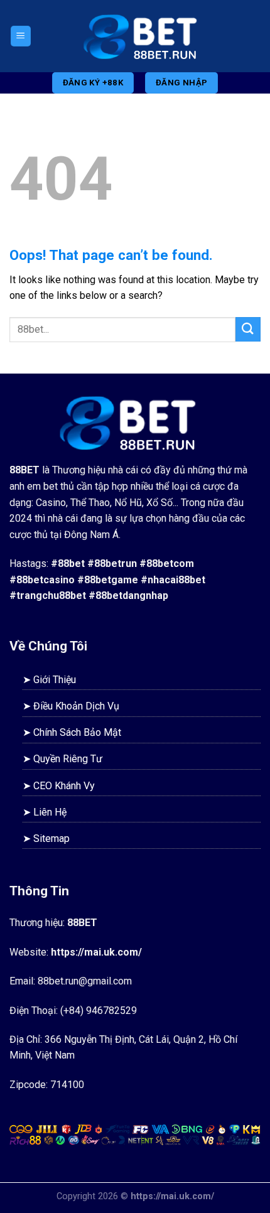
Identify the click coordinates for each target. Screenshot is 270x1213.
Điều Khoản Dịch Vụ (76, 706)
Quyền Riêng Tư (67, 759)
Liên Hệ (50, 812)
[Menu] (21, 36)
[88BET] (146, 36)
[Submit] (248, 329)
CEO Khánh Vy (64, 786)
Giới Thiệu (54, 680)
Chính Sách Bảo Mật (77, 732)
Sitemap (51, 838)
